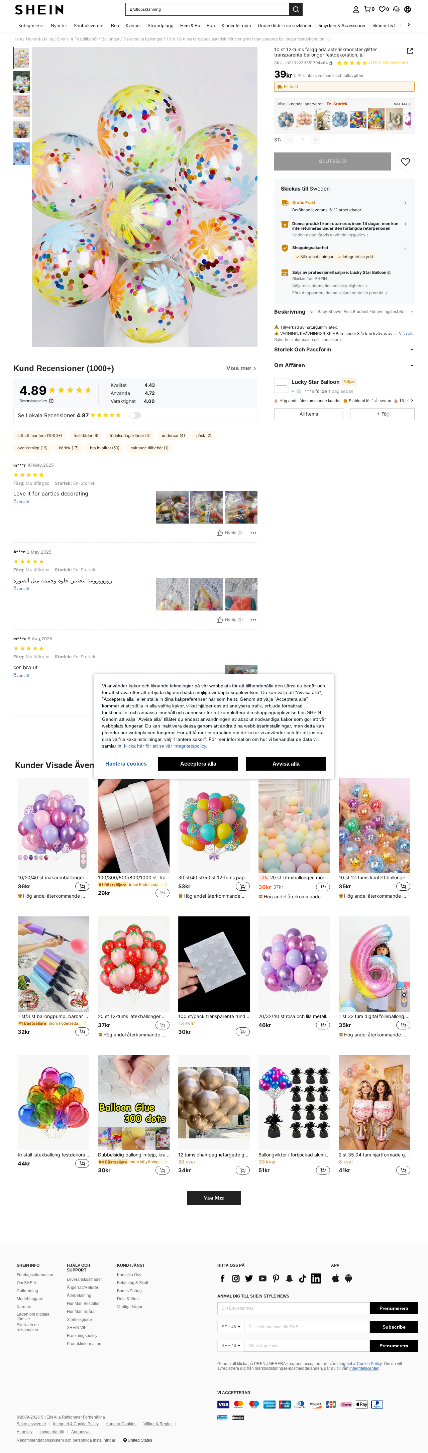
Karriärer (25, 1307)
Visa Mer (214, 1198)
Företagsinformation (35, 1274)
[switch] (135, 415)
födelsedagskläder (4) (130, 435)
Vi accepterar (233, 1393)
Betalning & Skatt (132, 1282)
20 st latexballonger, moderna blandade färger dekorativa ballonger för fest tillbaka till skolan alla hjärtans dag (295, 877)
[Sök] (296, 9)
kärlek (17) (69, 447)
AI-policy (24, 1432)
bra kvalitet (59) (104, 447)
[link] (369, 9)
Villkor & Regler (157, 1424)
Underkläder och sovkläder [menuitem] (285, 25)
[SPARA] (406, 161)
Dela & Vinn (128, 1299)
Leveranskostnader (84, 1279)
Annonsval (81, 1432)
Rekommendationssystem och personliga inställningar (66, 1440)
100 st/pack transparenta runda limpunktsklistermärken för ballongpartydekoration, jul (214, 1016)
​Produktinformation (84, 1343)
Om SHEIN (26, 1282)
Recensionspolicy (33, 401)
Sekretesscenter (31, 1424)
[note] (53, 896)
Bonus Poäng (129, 1291)
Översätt (21, 501)
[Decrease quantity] (290, 140)
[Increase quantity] (315, 140)
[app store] (335, 1281)
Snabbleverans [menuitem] (89, 25)
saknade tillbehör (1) (150, 447)
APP (335, 1265)
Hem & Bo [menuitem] (190, 25)
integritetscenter (363, 1368)
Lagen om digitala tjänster (33, 1316)
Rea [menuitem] (115, 25)
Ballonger (110, 39)
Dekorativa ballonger (143, 39)
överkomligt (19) (32, 447)
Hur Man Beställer (83, 1303)
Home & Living (39, 39)
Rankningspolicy (82, 1335)
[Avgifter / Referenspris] (294, 76)
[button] (396, 9)
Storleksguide (79, 1319)
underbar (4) (173, 435)
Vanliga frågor (129, 1307)
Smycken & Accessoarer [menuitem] (342, 25)
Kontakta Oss (129, 1274)
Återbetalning (79, 1295)
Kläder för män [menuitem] (236, 25)
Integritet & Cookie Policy (359, 1363)
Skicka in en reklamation (28, 1327)
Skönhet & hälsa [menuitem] (388, 25)
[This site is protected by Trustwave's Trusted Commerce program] (222, 1417)
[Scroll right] (408, 25)
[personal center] (356, 9)
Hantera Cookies (121, 1424)
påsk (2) (203, 435)
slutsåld (332, 161)
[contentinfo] (317, 1405)
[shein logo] (39, 9)
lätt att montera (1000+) (39, 435)
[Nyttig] (220, 533)
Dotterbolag (27, 1291)
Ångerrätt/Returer (82, 1287)
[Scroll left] (400, 25)
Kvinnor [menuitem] (133, 25)
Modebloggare (30, 1299)
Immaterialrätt (51, 1432)
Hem (17, 39)
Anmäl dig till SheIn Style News (253, 1296)
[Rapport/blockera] (253, 533)
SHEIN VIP (77, 1327)
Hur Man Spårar (81, 1311)
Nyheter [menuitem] (59, 25)
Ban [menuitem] (211, 25)
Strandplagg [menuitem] (161, 25)
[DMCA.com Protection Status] (238, 1417)
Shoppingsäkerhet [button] (310, 248)
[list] (270, 1278)
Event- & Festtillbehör (77, 39)
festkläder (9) (86, 435)
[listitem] (286, 119)
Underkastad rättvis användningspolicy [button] (328, 234)
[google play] (348, 1281)
